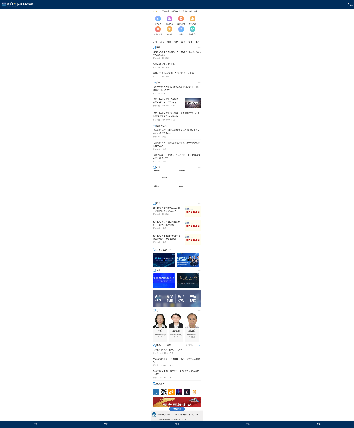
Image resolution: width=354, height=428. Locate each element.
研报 (169, 42)
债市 (190, 42)
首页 (35, 424)
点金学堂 (167, 250)
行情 (177, 424)
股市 (183, 42)
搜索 (352, 5)
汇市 (198, 42)
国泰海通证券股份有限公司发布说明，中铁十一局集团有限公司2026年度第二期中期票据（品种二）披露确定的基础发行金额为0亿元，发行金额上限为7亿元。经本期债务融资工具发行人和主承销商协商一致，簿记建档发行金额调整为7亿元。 (181, 11)
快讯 (162, 42)
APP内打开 (177, 409)
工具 (248, 424)
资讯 (106, 424)
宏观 (176, 42)
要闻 (154, 42)
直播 (318, 424)
